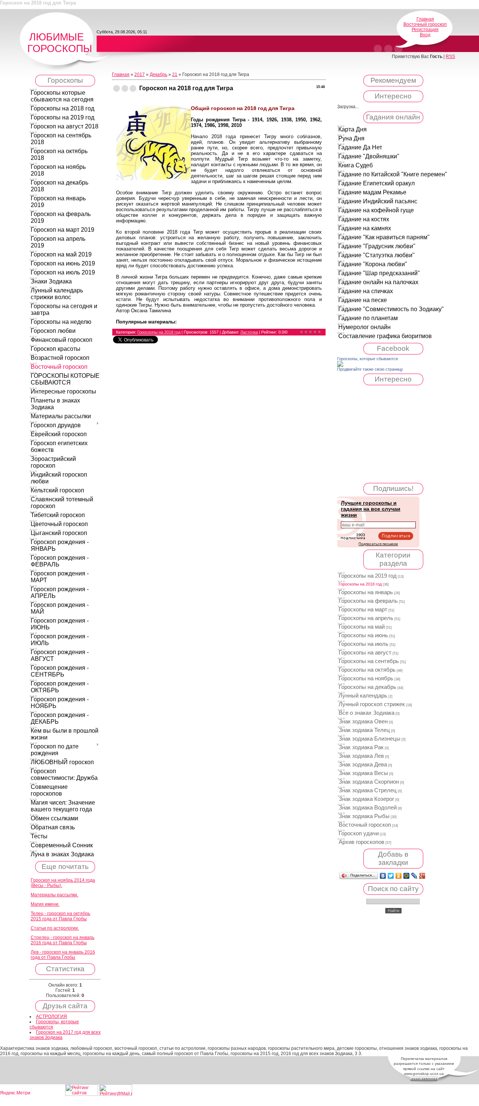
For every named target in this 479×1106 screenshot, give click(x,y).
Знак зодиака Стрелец (368, 790)
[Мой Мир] (407, 876)
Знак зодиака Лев (361, 756)
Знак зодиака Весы (363, 773)
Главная (425, 19)
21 (174, 74)
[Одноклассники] (399, 876)
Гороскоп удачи (359, 833)
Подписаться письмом (378, 544)
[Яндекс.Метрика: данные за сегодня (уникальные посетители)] (15, 1093)
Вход (425, 34)
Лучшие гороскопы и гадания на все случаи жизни (370, 509)
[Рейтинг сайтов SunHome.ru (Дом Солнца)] (81, 1094)
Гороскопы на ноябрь (366, 678)
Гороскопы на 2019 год (368, 576)
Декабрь (158, 74)
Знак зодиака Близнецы (369, 739)
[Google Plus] (422, 876)
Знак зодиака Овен (363, 721)
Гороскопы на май (362, 627)
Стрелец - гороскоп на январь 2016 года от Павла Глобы (62, 940)
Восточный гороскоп (425, 24)
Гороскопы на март (363, 610)
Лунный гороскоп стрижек (372, 704)
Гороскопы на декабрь (367, 687)
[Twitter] (391, 876)
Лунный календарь (363, 696)
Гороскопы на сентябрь (369, 661)
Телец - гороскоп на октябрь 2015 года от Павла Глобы (60, 916)
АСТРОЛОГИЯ (51, 1016)
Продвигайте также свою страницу (370, 369)
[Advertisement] (393, 434)
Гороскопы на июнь (363, 635)
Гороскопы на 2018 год (158, 332)
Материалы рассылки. (54, 894)
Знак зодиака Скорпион (369, 782)
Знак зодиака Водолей (368, 808)
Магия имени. (45, 904)
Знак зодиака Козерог (366, 799)
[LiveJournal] (414, 876)
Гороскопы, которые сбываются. (368, 358)
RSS (450, 56)
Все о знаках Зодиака (366, 713)
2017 (139, 74)
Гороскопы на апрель (366, 618)
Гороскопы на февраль (368, 601)
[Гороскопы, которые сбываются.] (340, 365)
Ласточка (249, 332)
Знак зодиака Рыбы (364, 816)
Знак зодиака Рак (361, 747)
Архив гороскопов (361, 842)
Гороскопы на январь (366, 592)
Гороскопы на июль (363, 644)
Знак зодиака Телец (364, 730)
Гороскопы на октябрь (367, 670)
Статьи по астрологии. (55, 928)
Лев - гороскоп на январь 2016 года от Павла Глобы (63, 954)
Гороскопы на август (365, 653)
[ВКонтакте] (383, 876)
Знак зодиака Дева (363, 765)
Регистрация (425, 29)
